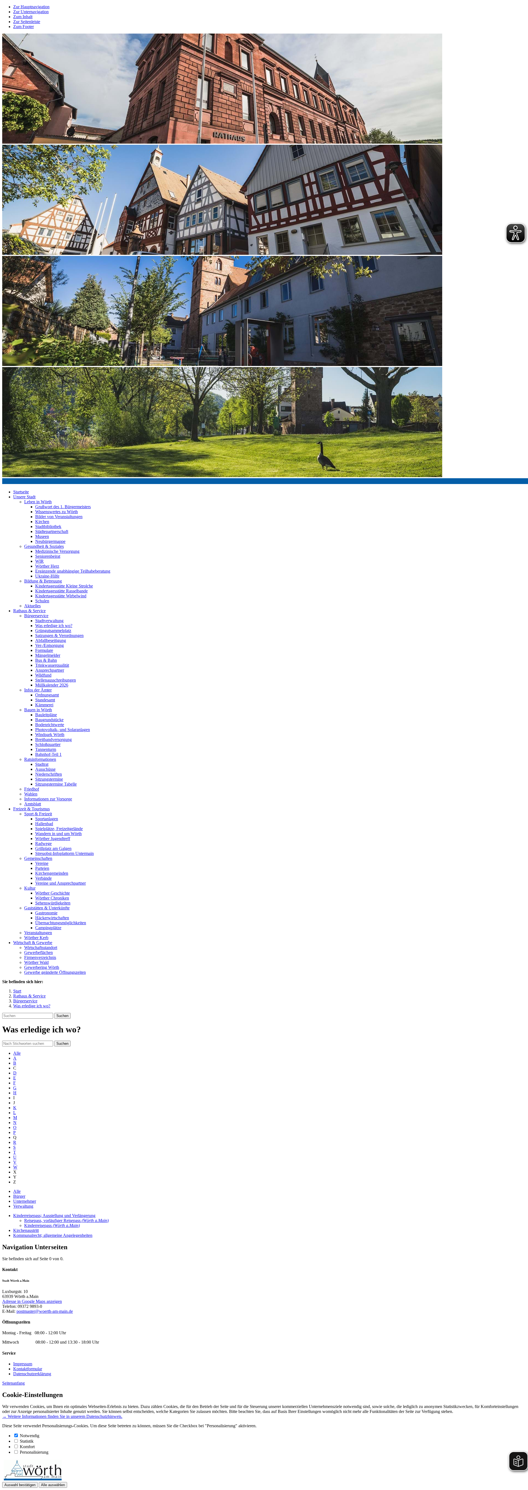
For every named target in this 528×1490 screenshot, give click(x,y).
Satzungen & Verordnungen (59, 635)
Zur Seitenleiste (26, 21)
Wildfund (43, 675)
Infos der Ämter (38, 690)
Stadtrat (41, 764)
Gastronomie (46, 913)
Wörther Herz (47, 566)
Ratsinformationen (40, 759)
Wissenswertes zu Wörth (56, 511)
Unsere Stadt (24, 496)
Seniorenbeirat (47, 556)
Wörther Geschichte (52, 893)
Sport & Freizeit (38, 813)
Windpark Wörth (49, 734)
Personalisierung (34, 1452)
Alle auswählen (53, 1485)
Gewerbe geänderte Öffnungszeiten (55, 972)
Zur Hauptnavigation (31, 6)
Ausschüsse (45, 769)
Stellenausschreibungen (55, 680)
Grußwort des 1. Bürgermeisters (63, 506)
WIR (39, 561)
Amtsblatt (32, 804)
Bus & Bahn (46, 660)
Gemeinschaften (38, 858)
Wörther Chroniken (52, 898)
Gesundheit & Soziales (44, 546)
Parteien (42, 868)
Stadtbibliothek (48, 526)
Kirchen (42, 521)
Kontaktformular (27, 1368)
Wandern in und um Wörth (58, 833)
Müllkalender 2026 (51, 685)
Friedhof (31, 789)
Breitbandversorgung (53, 739)
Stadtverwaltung (49, 620)
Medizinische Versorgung (57, 551)
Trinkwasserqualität (52, 665)
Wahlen (30, 794)
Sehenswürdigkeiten (52, 903)
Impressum (22, 1363)
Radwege (43, 843)
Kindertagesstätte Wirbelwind (60, 596)
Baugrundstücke (49, 719)
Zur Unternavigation (31, 11)
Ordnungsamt (47, 695)
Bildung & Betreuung (43, 581)
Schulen (42, 600)
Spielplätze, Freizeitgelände (59, 828)
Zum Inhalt (22, 16)
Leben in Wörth (38, 501)
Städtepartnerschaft (51, 531)
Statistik (27, 1441)
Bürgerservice (36, 615)
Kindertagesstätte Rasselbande (61, 591)
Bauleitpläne (46, 714)
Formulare (44, 650)
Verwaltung (23, 1206)
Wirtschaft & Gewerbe (32, 942)
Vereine (41, 863)
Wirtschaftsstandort (40, 947)
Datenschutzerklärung (32, 1373)
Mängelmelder (47, 655)
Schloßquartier (48, 744)
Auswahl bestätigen (19, 1485)
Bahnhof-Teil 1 (48, 754)
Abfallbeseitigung (50, 640)
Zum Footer (23, 26)
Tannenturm (45, 749)
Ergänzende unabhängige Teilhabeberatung (72, 571)
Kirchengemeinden (51, 873)
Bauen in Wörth (38, 709)
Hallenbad (44, 823)
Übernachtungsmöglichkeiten (60, 922)
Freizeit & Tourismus (31, 808)
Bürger (19, 1196)
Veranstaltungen (38, 932)
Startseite (21, 492)
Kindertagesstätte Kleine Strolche (64, 586)
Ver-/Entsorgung (49, 645)
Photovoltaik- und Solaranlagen (62, 729)
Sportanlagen (46, 818)
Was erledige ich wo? (53, 625)
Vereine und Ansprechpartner (60, 883)
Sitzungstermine (49, 779)
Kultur (29, 888)
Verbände (43, 878)
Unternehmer (24, 1201)
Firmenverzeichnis (40, 957)
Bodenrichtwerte (49, 724)
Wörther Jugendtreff (52, 838)
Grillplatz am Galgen (53, 848)
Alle (17, 1053)
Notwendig (29, 1435)
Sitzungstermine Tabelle (56, 784)
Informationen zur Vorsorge (48, 799)
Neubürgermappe (50, 541)
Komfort (27, 1446)
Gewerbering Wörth (41, 967)
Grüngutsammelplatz (53, 630)
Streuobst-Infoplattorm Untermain (64, 853)
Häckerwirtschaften (52, 917)
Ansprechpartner (49, 670)
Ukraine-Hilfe (47, 576)
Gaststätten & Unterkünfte (47, 908)
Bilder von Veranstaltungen (58, 516)
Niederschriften (48, 774)
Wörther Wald (36, 962)
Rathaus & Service (29, 610)
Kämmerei (44, 704)
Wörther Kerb (36, 937)
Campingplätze (48, 927)
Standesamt (45, 700)
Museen (42, 536)
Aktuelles (32, 605)
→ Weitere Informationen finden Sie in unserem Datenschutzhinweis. (62, 1416)
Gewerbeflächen (38, 952)
